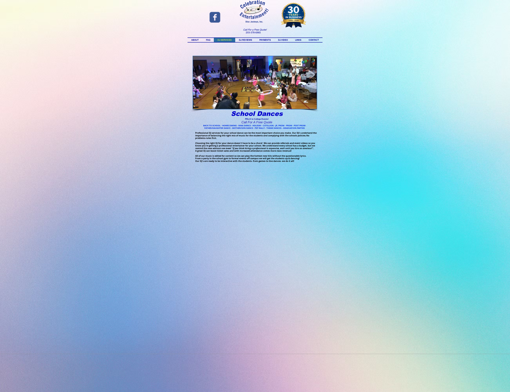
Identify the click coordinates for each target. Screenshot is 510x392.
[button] (255, 82)
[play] (310, 107)
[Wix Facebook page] (214, 17)
